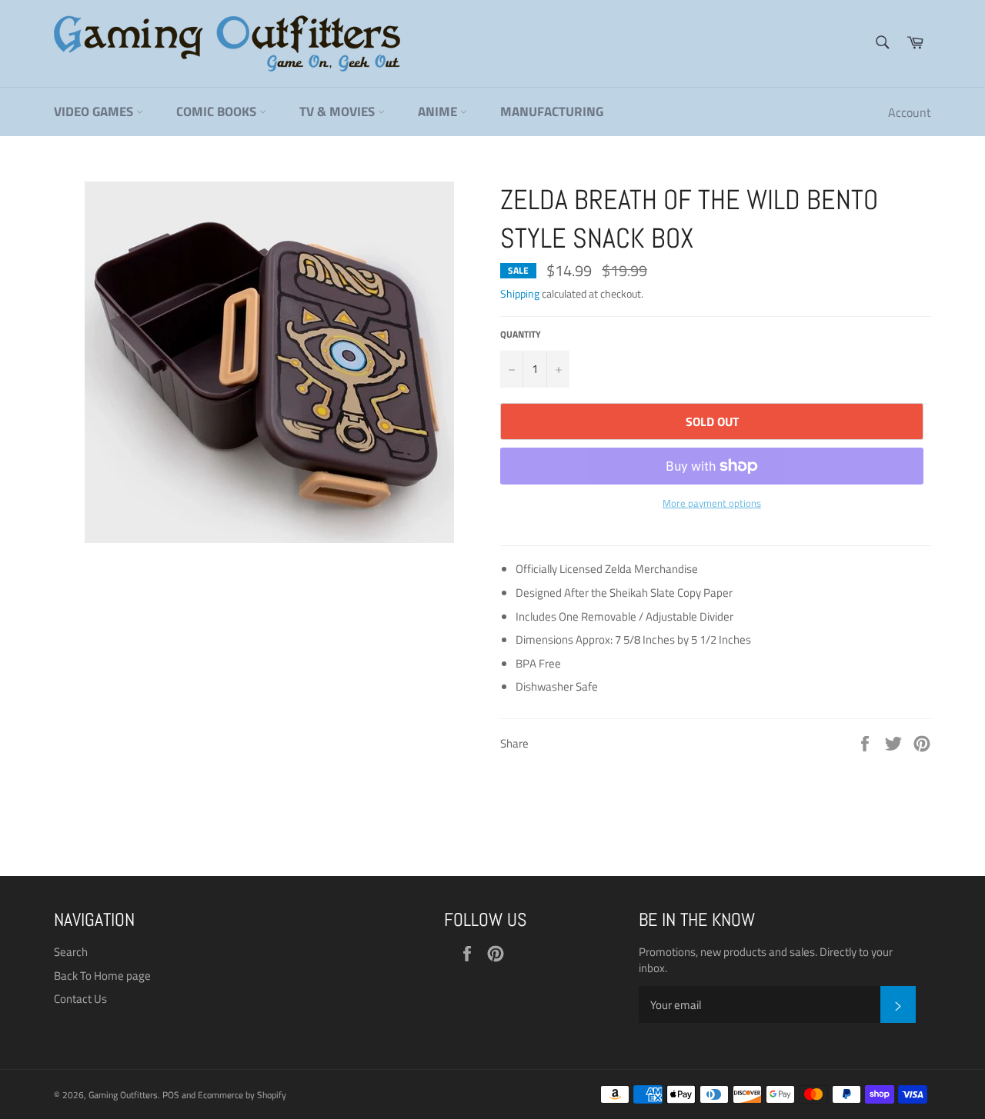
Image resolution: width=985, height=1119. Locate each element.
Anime (439, 112)
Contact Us (80, 998)
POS (170, 1094)
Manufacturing (551, 112)
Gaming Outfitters (123, 1094)
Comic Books (217, 112)
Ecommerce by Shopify (242, 1094)
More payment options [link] (712, 504)
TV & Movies (338, 112)
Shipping (519, 293)
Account (909, 112)
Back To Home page (102, 975)
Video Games (95, 112)
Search (71, 952)
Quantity (520, 334)
